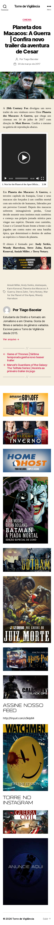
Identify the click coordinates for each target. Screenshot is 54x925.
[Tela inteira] (42, 178)
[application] (24, 157)
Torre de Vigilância (27, 6)
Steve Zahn (22, 291)
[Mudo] (37, 178)
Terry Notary (35, 291)
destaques (40, 285)
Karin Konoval (14, 288)
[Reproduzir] (5, 178)
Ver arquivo (11, 339)
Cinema (27, 19)
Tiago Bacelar (31, 59)
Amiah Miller (13, 285)
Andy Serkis (27, 285)
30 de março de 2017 (29, 63)
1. (21, 184)
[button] (24, 158)
